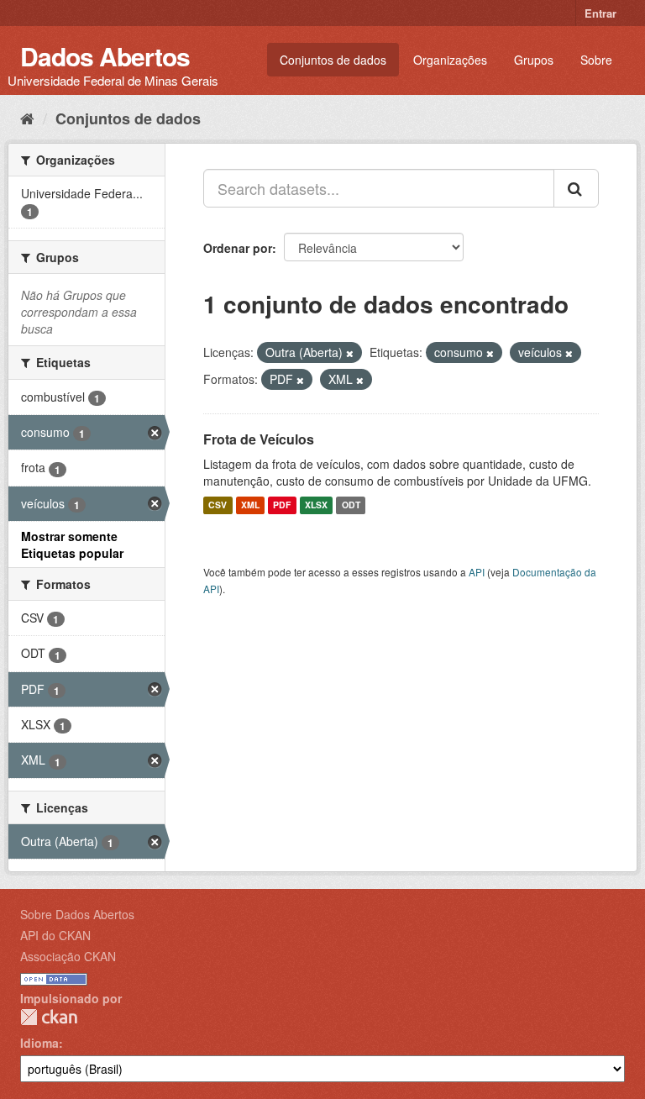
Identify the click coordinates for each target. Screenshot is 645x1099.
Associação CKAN (68, 956)
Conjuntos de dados (333, 59)
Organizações (450, 59)
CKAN (48, 1017)
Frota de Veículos (258, 439)
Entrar (600, 13)
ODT (351, 505)
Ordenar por (237, 247)
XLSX (316, 505)
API (477, 572)
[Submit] (576, 188)
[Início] (27, 118)
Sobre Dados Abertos (77, 914)
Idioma (39, 1042)
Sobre (596, 59)
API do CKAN (55, 935)
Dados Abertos (105, 56)
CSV (217, 505)
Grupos (533, 59)
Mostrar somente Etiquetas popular (72, 544)
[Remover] (350, 353)
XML (250, 505)
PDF (282, 505)
